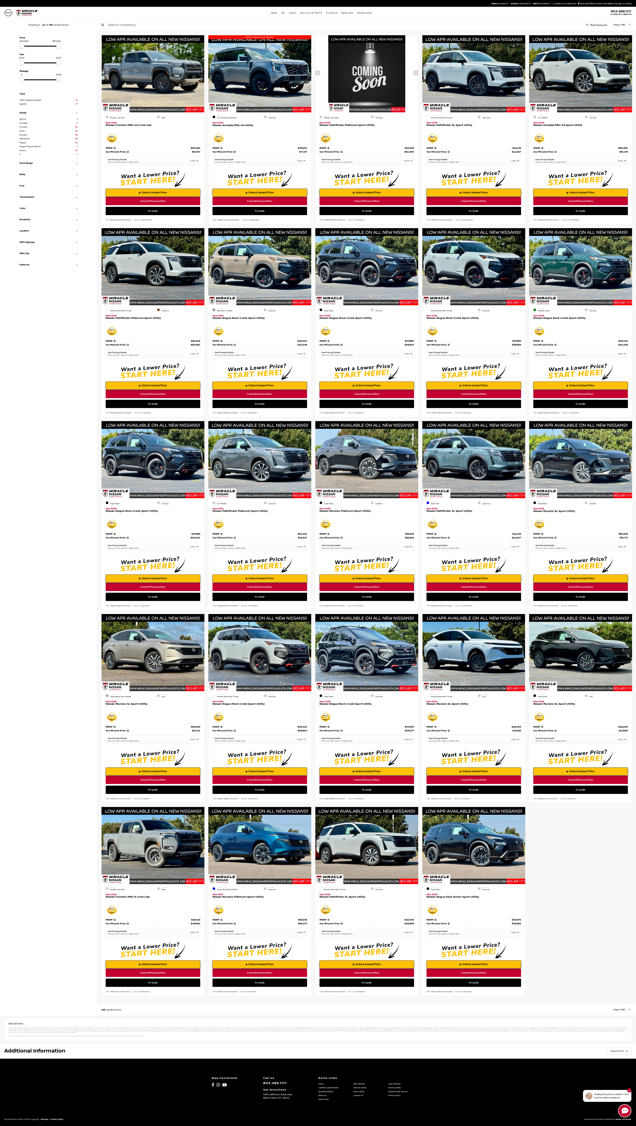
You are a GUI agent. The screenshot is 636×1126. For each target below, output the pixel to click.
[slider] (22, 46)
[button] (202, 73)
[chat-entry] (624, 1110)
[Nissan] (8, 13)
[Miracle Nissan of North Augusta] (27, 13)
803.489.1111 (500, 4)
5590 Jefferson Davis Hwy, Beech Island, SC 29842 (605, 4)
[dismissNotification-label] (629, 1090)
